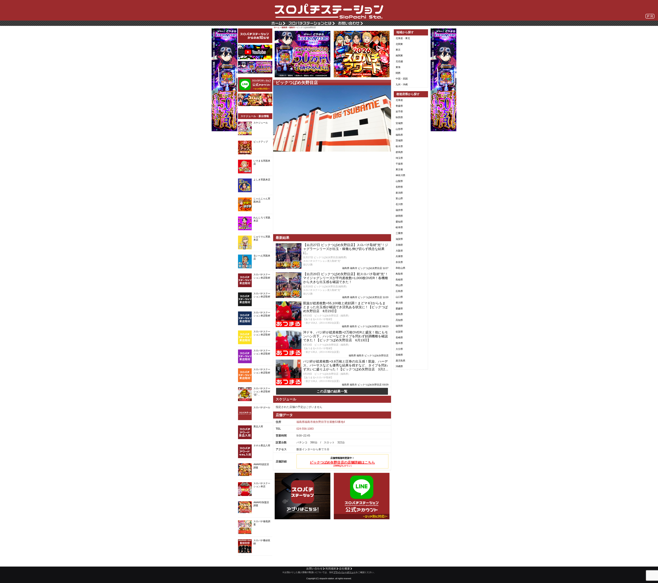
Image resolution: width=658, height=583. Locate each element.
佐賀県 (399, 331)
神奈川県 (400, 175)
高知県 (399, 320)
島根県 (399, 279)
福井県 (399, 210)
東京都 (399, 169)
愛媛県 (399, 308)
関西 (398, 73)
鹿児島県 (400, 360)
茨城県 (399, 140)
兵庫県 (399, 256)
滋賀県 (399, 239)
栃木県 (399, 146)
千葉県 (399, 163)
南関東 (399, 55)
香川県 (399, 302)
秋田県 (399, 117)
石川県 (399, 204)
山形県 (399, 129)
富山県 (399, 198)
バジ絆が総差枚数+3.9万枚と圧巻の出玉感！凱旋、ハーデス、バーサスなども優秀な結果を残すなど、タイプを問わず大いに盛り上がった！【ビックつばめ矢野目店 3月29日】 (345, 365)
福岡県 (399, 325)
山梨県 (399, 181)
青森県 (399, 106)
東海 (398, 67)
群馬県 (399, 152)
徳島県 (399, 314)
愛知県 (399, 221)
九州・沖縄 (402, 84)
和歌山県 (400, 268)
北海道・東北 (403, 38)
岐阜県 (399, 227)
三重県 (399, 233)
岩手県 (399, 111)
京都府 (399, 244)
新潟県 (399, 192)
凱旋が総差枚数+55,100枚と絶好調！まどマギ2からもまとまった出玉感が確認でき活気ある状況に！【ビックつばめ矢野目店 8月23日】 (345, 307)
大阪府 (399, 250)
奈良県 (399, 262)
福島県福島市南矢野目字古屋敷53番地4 (320, 421)
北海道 (399, 100)
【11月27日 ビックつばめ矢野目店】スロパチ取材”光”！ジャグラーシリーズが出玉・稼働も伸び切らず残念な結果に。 (345, 249)
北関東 (399, 44)
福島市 (292, 27)
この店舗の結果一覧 (332, 391)
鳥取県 (399, 273)
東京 (398, 49)
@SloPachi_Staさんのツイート (255, 561)
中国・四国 (402, 78)
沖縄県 (399, 366)
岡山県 (399, 285)
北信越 (399, 61)
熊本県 (399, 343)
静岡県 (399, 215)
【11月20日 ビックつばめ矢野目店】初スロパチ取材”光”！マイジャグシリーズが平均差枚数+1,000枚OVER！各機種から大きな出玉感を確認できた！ (345, 278)
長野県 (399, 187)
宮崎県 (399, 354)
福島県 (284, 27)
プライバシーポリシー (344, 572)
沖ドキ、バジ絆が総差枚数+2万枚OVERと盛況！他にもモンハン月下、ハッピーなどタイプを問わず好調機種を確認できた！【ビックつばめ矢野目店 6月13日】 (345, 336)
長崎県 (399, 337)
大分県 (399, 349)
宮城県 (399, 123)
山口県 (399, 297)
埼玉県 (399, 158)
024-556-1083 (305, 428)
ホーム (276, 27)
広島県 (399, 291)
